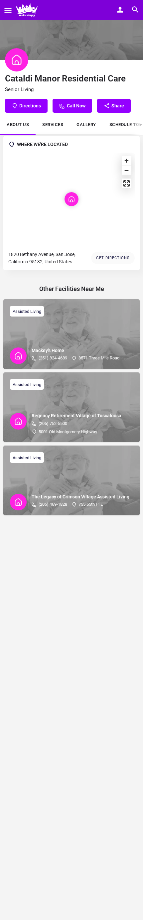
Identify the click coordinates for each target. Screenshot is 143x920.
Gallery (86, 124)
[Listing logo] (16, 59)
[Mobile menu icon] (8, 10)
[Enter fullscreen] (126, 183)
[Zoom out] (126, 170)
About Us (18, 124)
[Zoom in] (126, 161)
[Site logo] (27, 10)
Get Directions (113, 258)
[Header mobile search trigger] (135, 9)
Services (52, 124)
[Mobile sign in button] (120, 9)
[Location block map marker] (71, 199)
